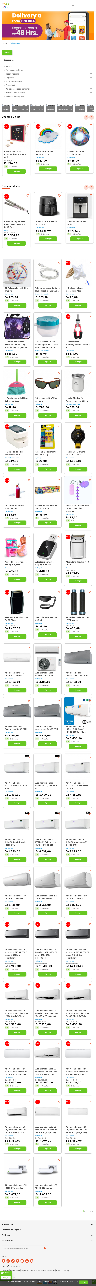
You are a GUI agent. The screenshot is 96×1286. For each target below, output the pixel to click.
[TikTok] (13, 1261)
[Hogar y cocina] (37, 105)
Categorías (9, 60)
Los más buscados (11, 1266)
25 (89, 1212)
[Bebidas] (6, 105)
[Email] (31, 1261)
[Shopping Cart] (92, 5)
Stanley (65, 1270)
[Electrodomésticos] (20, 105)
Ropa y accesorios (14, 81)
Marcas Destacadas (42, 294)
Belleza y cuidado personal (18, 89)
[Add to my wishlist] (27, 126)
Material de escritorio (15, 93)
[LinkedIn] (17, 1261)
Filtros (7, 52)
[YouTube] (22, 1261)
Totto (58, 1270)
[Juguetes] (50, 105)
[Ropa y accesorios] (65, 105)
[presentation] (86, 117)
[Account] (82, 5)
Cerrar (83, 1282)
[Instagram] (8, 1261)
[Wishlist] (87, 5)
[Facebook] (3, 1261)
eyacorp (38, 458)
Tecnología (10, 85)
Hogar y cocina (12, 74)
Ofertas (5, 1270)
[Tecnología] (80, 105)
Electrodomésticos (14, 70)
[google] (27, 1261)
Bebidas (9, 66)
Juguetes (10, 78)
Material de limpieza (15, 96)
